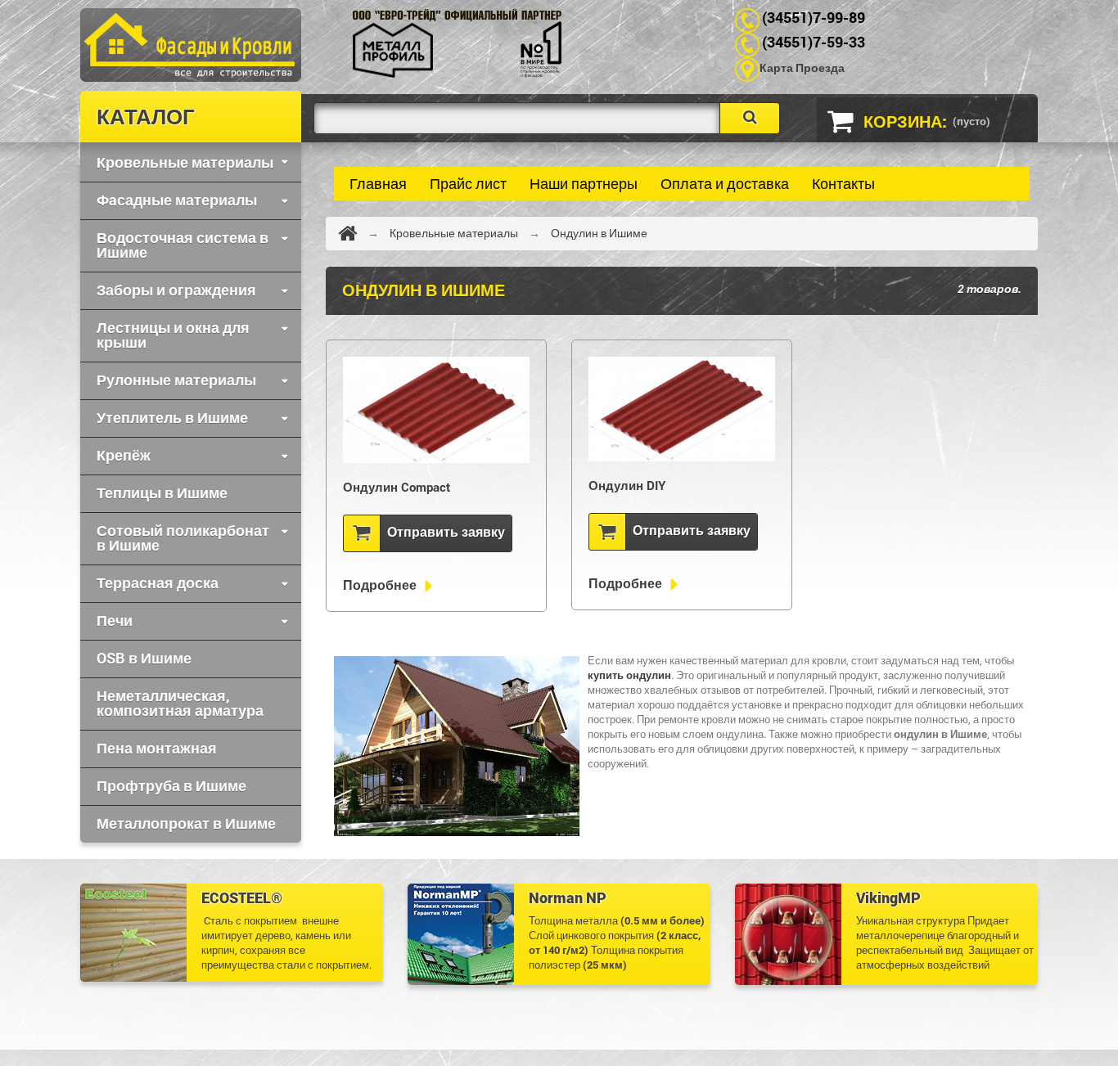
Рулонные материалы (176, 379)
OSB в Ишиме (144, 658)
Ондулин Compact (396, 487)
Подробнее (381, 585)
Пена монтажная (157, 748)
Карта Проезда (802, 67)
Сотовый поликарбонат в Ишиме (183, 537)
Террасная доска (158, 582)
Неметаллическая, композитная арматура (180, 703)
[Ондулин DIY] (681, 409)
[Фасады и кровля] (346, 43)
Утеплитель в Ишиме (172, 417)
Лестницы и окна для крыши (173, 334)
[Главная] (347, 233)
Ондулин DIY (626, 485)
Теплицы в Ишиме (162, 492)
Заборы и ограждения (176, 289)
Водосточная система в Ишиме (182, 244)
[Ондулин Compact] (436, 410)
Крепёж (124, 455)
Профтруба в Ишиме (171, 785)
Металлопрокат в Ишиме (186, 823)
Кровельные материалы (185, 162)
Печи (115, 620)
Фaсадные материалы (177, 199)
